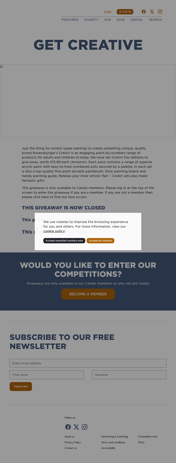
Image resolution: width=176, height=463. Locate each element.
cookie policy (53, 231)
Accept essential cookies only (64, 240)
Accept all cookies (100, 240)
